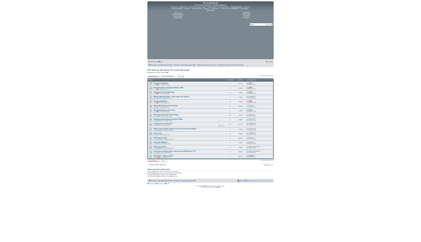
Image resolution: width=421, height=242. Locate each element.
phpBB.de (218, 187)
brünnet (158, 125)
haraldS (158, 157)
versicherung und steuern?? (163, 124)
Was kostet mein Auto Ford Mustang (166, 115)
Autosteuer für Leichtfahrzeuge (164, 92)
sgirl (157, 107)
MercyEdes (159, 130)
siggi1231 (158, 116)
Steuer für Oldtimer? (161, 142)
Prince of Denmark (254, 146)
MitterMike (251, 123)
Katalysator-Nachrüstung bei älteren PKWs (168, 119)
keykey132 (252, 128)
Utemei (158, 143)
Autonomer (159, 98)
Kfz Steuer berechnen (161, 83)
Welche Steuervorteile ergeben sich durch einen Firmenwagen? (175, 129)
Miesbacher (159, 148)
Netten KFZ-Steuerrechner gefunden (166, 106)
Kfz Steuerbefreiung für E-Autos (164, 110)
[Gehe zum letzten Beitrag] (252, 83)
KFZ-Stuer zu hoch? (160, 138)
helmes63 (158, 120)
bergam (251, 137)
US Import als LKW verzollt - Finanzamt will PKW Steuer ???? (175, 151)
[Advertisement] (210, 42)
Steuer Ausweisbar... (161, 147)
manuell (251, 114)
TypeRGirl (251, 133)
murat (157, 134)
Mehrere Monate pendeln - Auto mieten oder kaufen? (171, 97)
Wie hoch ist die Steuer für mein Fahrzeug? (168, 70)
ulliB (167, 72)
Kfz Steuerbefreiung (160, 101)
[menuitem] (160, 61)
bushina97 (251, 96)
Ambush (163, 72)
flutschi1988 (159, 139)
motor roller (158, 133)
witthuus (158, 152)
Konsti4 (251, 105)
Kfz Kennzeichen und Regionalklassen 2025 (168, 87)
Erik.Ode (157, 72)
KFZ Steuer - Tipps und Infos (163, 156)
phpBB (204, 186)
